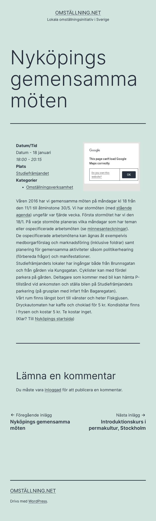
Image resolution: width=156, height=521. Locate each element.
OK (129, 174)
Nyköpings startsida (54, 318)
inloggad (53, 389)
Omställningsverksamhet (49, 187)
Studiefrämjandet (32, 173)
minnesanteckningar (107, 228)
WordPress (37, 501)
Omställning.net (78, 13)
